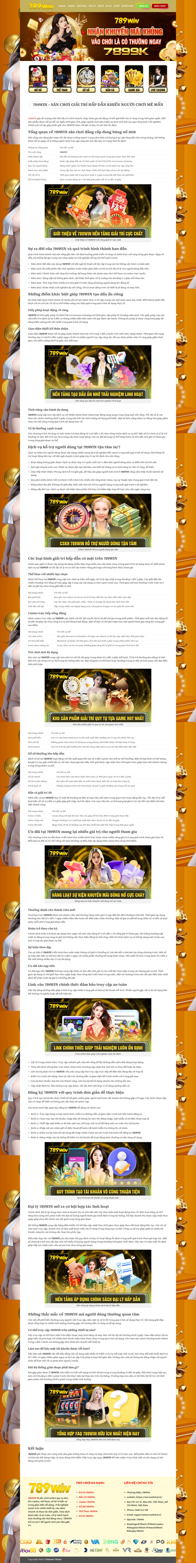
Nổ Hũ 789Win (86, 1506)
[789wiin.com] (41, 6)
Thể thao (82, 6)
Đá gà (109, 6)
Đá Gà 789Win (86, 1492)
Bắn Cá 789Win (87, 1497)
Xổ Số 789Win (86, 1516)
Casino (71, 6)
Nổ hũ (101, 6)
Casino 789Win (87, 1502)
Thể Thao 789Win (88, 1511)
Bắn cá (92, 6)
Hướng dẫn (127, 6)
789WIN (62, 6)
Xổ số (116, 6)
